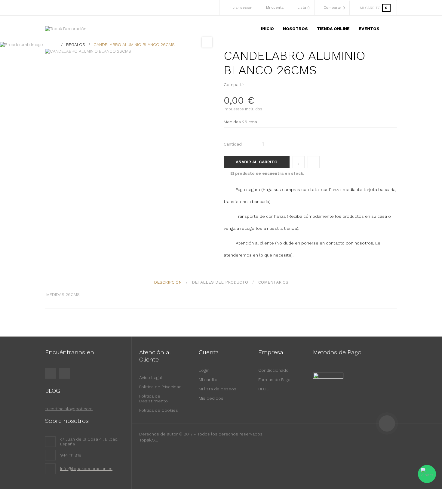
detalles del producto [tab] (220, 282)
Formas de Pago (274, 379)
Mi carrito (208, 379)
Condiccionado (273, 370)
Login (204, 370)
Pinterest (260, 84)
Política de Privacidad (160, 386)
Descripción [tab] (168, 282)
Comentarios (273, 282)
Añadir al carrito (257, 161)
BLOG (263, 388)
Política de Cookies (158, 410)
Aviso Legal (150, 377)
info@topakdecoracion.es (86, 468)
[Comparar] (314, 162)
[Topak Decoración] (65, 29)
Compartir (250, 84)
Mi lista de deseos (217, 388)
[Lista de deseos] (299, 162)
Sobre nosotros (67, 420)
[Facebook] (50, 373)
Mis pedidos (211, 398)
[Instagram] (64, 373)
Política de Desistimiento (153, 398)
